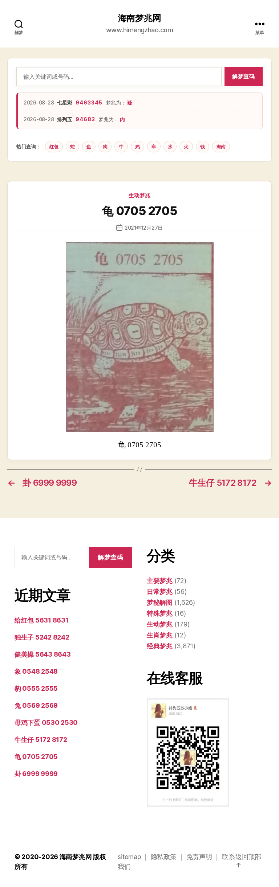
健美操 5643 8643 (43, 654)
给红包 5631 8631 (42, 620)
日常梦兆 (160, 591)
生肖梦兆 (160, 635)
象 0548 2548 (36, 671)
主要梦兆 (160, 580)
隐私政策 (164, 857)
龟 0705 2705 (36, 756)
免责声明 (199, 857)
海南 (221, 146)
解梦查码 (243, 76)
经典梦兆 (160, 646)
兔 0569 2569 (36, 705)
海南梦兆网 (139, 18)
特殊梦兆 (160, 613)
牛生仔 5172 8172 (41, 739)
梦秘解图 (160, 602)
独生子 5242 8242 (42, 637)
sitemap (129, 857)
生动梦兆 (139, 195)
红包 (53, 146)
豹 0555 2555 (36, 688)
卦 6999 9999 (36, 773)
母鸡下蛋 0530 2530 (46, 722)
